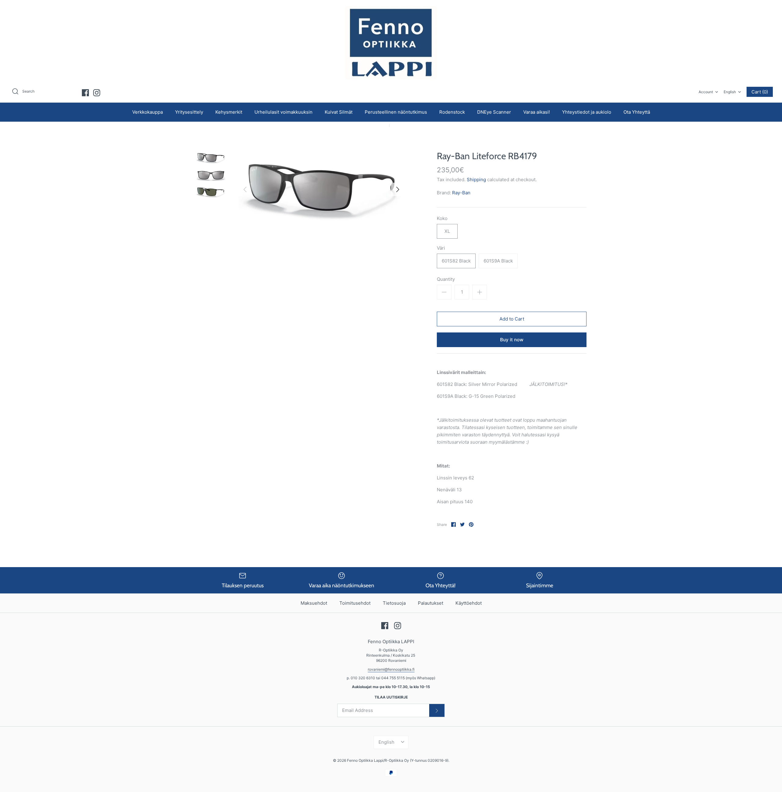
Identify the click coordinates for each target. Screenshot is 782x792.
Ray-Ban (461, 193)
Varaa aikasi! (536, 112)
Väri (441, 248)
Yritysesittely (189, 112)
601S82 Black (456, 261)
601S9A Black (498, 261)
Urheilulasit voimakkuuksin (283, 112)
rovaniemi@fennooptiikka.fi (391, 669)
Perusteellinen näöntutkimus (396, 112)
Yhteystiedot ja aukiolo (586, 112)
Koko (442, 218)
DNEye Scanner (494, 112)
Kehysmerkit (228, 112)
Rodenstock (452, 112)
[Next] (397, 189)
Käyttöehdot (468, 603)
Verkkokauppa (147, 112)
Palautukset (430, 603)
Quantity (446, 279)
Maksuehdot (314, 603)
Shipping (476, 179)
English (730, 92)
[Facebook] (85, 92)
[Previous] (245, 189)
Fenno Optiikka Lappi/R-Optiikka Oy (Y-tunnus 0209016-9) (397, 760)
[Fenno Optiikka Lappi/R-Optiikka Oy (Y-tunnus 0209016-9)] (391, 42)
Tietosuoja (394, 603)
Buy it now (511, 340)
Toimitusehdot (355, 603)
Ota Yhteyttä (636, 112)
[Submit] (436, 710)
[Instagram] (96, 92)
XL (447, 231)
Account (706, 92)
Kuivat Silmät (339, 112)
